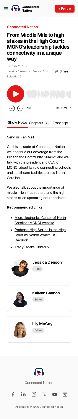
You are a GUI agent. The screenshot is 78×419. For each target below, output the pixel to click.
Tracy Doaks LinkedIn (32, 247)
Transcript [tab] (60, 123)
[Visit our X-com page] (44, 394)
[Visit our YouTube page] (54, 394)
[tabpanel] (39, 195)
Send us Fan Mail (20, 137)
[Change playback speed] (29, 108)
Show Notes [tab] (18, 122)
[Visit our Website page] (65, 394)
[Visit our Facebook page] (13, 394)
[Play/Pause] (15, 94)
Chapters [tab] (38, 123)
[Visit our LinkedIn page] (23, 394)
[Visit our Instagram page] (34, 394)
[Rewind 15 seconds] (12, 108)
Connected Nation (30, 9)
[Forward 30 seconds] (20, 108)
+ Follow (64, 8)
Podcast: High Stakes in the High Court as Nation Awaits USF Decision (40, 235)
